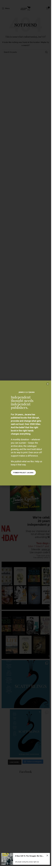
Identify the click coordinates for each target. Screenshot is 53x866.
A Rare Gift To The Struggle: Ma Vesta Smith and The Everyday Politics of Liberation (29, 856)
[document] (25, 433)
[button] (48, 384)
